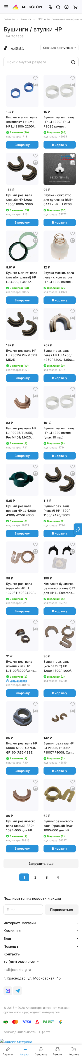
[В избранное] (35, 78)
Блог (7, 938)
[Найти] (73, 62)
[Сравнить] (35, 85)
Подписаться (61, 910)
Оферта (45, 1032)
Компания (12, 931)
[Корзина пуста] (75, 7)
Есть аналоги (18, 680)
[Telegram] (17, 990)
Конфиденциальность (19, 1032)
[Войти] (66, 7)
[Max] (7, 990)
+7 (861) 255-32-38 (19, 962)
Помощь (10, 946)
